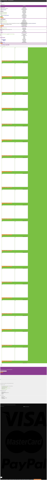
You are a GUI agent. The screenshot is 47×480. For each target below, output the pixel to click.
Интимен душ (24, 21)
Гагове (24, 36)
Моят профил (2, 2)
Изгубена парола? (6, 15)
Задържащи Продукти (24, 24)
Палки (24, 38)
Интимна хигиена (24, 20)
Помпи (24, 13)
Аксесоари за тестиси (24, 35)
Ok (34, 479)
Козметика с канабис (24, 26)
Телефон (9, 0)
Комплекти (24, 14)
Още (2, 61)
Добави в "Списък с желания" (5, 92)
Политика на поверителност (5, 392)
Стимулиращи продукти (24, 22)
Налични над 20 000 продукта (4, 0)
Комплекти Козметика (24, 25)
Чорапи (24, 30)
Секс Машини (24, 41)
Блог (24, 44)
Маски (24, 37)
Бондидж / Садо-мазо (24, 33)
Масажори (24, 7)
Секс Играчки (24, 5)
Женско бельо (24, 27)
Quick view (10, 92)
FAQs (1, 1)
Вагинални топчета (24, 8)
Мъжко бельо (24, 28)
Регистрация (4, 9)
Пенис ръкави (24, 12)
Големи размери (24, 31)
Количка (3, 397)
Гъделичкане (24, 40)
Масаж (24, 19)
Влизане (1, 16)
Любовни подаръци (24, 15)
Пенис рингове (24, 11)
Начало (1, 29)
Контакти (3, 393)
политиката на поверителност (32, 23)
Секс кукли (24, 10)
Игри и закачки (24, 17)
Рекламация (3, 398)
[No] (41, 479)
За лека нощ (24, 29)
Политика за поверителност (38, 479)
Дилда (24, 6)
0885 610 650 (11, 0)
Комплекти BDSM (24, 42)
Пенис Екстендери (24, 16)
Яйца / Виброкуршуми (24, 9)
